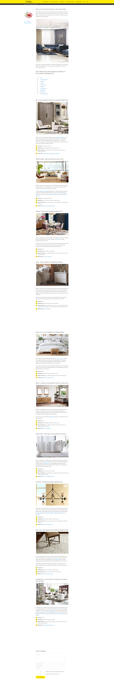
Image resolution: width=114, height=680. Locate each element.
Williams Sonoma (44, 79)
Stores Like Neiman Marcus (48, 476)
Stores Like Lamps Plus (48, 524)
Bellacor (42, 86)
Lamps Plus (43, 90)
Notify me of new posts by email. (52, 674)
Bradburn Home (53, 613)
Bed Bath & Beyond (40, 612)
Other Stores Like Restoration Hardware (51, 153)
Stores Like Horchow (47, 256)
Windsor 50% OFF (28, 23)
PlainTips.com (26, 4)
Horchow (42, 81)
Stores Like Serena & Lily (48, 377)
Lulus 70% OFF (27, 21)
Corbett (55, 512)
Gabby (58, 512)
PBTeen (60, 194)
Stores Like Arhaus (47, 308)
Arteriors (51, 512)
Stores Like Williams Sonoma (49, 205)
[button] (87, 1)
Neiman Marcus (44, 88)
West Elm (56, 194)
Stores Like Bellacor (47, 428)
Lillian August (60, 613)
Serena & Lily (43, 84)
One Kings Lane (44, 93)
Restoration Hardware (60, 137)
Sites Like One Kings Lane (48, 625)
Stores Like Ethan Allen (48, 573)
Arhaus (42, 83)
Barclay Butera (47, 613)
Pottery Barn (51, 194)
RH (41, 77)
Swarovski (47, 512)
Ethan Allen (43, 91)
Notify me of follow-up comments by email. (55, 671)
